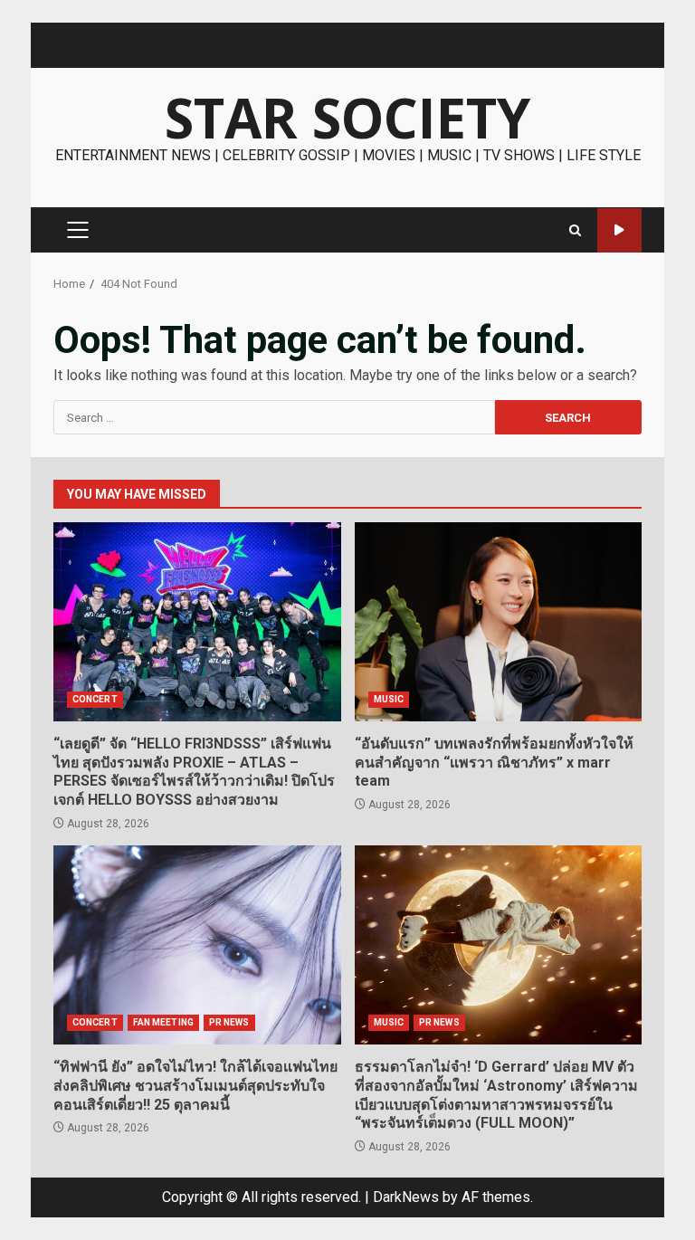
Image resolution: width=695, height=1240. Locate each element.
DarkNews (406, 1197)
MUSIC (389, 699)
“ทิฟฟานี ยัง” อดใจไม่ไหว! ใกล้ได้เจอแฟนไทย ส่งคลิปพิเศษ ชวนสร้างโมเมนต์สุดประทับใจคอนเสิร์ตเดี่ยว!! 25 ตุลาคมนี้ (197, 944)
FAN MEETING (163, 1022)
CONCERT (95, 699)
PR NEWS (229, 1022)
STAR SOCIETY (347, 118)
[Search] (575, 230)
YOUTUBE (619, 230)
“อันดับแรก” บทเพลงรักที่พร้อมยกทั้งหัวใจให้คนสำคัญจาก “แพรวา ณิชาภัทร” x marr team (499, 621)
